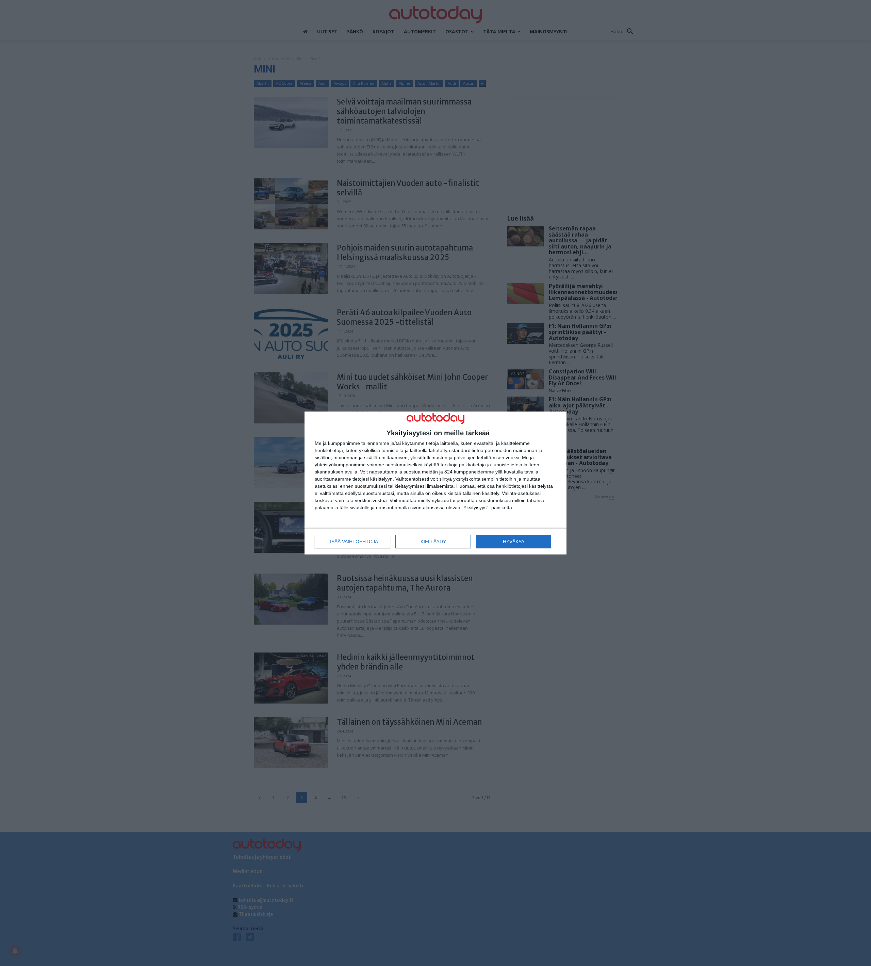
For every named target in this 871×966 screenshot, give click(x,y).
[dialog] (435, 483)
